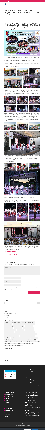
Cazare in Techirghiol (9, 392)
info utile (28, 425)
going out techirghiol (31, 324)
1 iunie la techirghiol (8, 322)
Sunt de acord (35, 429)
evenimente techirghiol (8, 324)
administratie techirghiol (16, 322)
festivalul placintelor (16, 324)
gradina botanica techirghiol (9, 326)
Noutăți (6, 311)
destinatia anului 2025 (30, 322)
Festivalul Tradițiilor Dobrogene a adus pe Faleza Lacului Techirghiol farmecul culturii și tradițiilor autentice (32, 414)
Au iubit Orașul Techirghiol (19, 425)
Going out (7, 400)
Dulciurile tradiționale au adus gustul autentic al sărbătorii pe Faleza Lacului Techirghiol (32, 409)
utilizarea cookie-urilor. (27, 429)
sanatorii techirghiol (34, 337)
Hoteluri (6, 309)
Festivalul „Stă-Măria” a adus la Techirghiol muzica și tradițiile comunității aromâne (31, 404)
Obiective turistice (9, 396)
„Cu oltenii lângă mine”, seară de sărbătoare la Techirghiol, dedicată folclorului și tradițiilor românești (32, 394)
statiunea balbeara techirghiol (17, 341)
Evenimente (6, 307)
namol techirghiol (18, 331)
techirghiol (6, 317)
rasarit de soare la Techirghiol (15, 337)
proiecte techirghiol (32, 335)
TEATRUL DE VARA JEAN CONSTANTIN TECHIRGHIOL (13, 343)
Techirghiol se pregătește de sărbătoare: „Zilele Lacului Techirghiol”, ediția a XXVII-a (30, 399)
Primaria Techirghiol (8, 335)
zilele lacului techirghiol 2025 (9, 345)
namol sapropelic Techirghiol (9, 331)
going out (36, 423)
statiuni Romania (7, 315)
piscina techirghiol (24, 333)
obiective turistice (25, 423)
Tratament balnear (9, 394)
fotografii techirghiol (23, 324)
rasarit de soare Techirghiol (25, 337)
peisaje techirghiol (18, 333)
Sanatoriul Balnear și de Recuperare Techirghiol (28, 339)
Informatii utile (8, 402)
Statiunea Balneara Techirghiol (27, 341)
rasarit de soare (7, 337)
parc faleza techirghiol (25, 331)
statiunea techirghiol (37, 341)
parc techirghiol (32, 331)
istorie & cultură (8, 423)
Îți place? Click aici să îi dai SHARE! (12, 19)
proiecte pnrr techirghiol (24, 335)
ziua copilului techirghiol (18, 345)
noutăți (31, 423)
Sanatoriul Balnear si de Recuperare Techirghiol (12, 339)
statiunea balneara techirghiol (10, 313)
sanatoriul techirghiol (8, 341)
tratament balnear (16, 423)
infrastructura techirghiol (29, 326)
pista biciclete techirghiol (32, 333)
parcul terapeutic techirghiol (9, 333)
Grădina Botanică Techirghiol (19, 326)
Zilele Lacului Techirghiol (30, 343)
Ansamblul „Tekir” (23, 322)
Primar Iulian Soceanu (15, 335)
